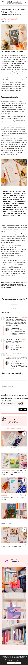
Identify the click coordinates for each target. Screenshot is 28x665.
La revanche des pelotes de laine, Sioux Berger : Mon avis (12, 523)
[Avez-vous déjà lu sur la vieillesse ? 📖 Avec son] (14, 605)
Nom (2, 376)
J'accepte (17, 663)
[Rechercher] (26, 2)
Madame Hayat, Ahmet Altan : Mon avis (12, 450)
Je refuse (10, 663)
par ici (9, 287)
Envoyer (23, 409)
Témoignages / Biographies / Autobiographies (7, 495)
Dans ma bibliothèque (13, 420)
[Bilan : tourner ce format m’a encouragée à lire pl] (14, 632)
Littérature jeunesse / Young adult (8, 470)
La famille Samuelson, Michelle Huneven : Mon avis (13, 547)
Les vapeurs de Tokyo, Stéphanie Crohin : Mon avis (12, 498)
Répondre (24, 317)
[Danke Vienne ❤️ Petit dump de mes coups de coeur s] (14, 579)
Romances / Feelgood (5, 519)
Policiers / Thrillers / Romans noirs (9, 19)
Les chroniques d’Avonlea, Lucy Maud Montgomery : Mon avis (12, 473)
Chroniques (3, 18)
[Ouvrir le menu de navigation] (2, 2)
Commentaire (4, 383)
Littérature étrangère (12, 18)
